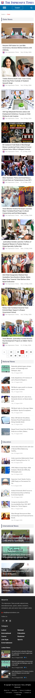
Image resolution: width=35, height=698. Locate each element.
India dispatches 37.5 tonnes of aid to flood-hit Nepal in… (21, 379)
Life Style (4, 639)
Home (3, 14)
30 (11, 356)
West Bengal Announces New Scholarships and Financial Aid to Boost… (22, 516)
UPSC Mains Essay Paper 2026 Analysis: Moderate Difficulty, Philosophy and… (21, 470)
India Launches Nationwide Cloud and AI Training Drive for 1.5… (22, 459)
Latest (3, 630)
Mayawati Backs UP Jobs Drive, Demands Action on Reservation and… (21, 399)
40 (15, 356)
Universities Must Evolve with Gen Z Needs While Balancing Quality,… (22, 449)
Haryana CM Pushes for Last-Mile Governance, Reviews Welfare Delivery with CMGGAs (17, 47)
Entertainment (6, 643)
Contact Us (27, 692)
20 (26, 352)
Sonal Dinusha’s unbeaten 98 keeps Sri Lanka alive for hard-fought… (17, 539)
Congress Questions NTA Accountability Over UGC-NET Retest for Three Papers (21, 504)
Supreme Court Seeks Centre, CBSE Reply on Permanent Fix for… (21, 481)
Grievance (9, 692)
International (6, 633)
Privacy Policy (18, 692)
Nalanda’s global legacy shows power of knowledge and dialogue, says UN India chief (22, 663)
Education (21, 633)
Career (4, 636)
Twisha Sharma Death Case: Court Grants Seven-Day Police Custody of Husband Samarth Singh (17, 81)
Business (21, 636)
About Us (6, 690)
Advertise (14, 690)
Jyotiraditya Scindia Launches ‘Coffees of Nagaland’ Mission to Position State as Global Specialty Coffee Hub (17, 244)
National (21, 630)
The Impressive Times (12, 52)
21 (31, 352)
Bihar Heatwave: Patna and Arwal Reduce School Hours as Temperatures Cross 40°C (17, 179)
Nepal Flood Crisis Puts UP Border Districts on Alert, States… (22, 430)
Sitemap (18, 694)
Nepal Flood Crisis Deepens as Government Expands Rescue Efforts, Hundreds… (17, 588)
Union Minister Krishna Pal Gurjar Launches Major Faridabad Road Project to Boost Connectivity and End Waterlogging (17, 211)
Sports (20, 639)
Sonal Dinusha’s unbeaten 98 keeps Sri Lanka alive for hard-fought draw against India (22, 653)
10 (11, 352)
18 (18, 352)
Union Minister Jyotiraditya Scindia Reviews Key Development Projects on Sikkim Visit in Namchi (17, 341)
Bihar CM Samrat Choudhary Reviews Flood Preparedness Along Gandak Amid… (20, 420)
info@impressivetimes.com (11, 612)
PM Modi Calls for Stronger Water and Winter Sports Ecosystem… (22, 409)
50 (20, 356)
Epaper (17, 8)
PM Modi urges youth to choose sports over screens (21, 388)
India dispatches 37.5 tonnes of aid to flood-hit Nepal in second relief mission (22, 673)
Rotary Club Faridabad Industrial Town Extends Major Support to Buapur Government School (15, 310)
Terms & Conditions (25, 690)
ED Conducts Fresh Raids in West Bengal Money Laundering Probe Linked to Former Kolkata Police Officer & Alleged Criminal (17, 147)
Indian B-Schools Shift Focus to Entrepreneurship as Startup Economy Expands (21, 493)
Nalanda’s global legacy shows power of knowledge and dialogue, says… (21, 368)
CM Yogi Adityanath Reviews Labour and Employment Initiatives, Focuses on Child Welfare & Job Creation (16, 114)
